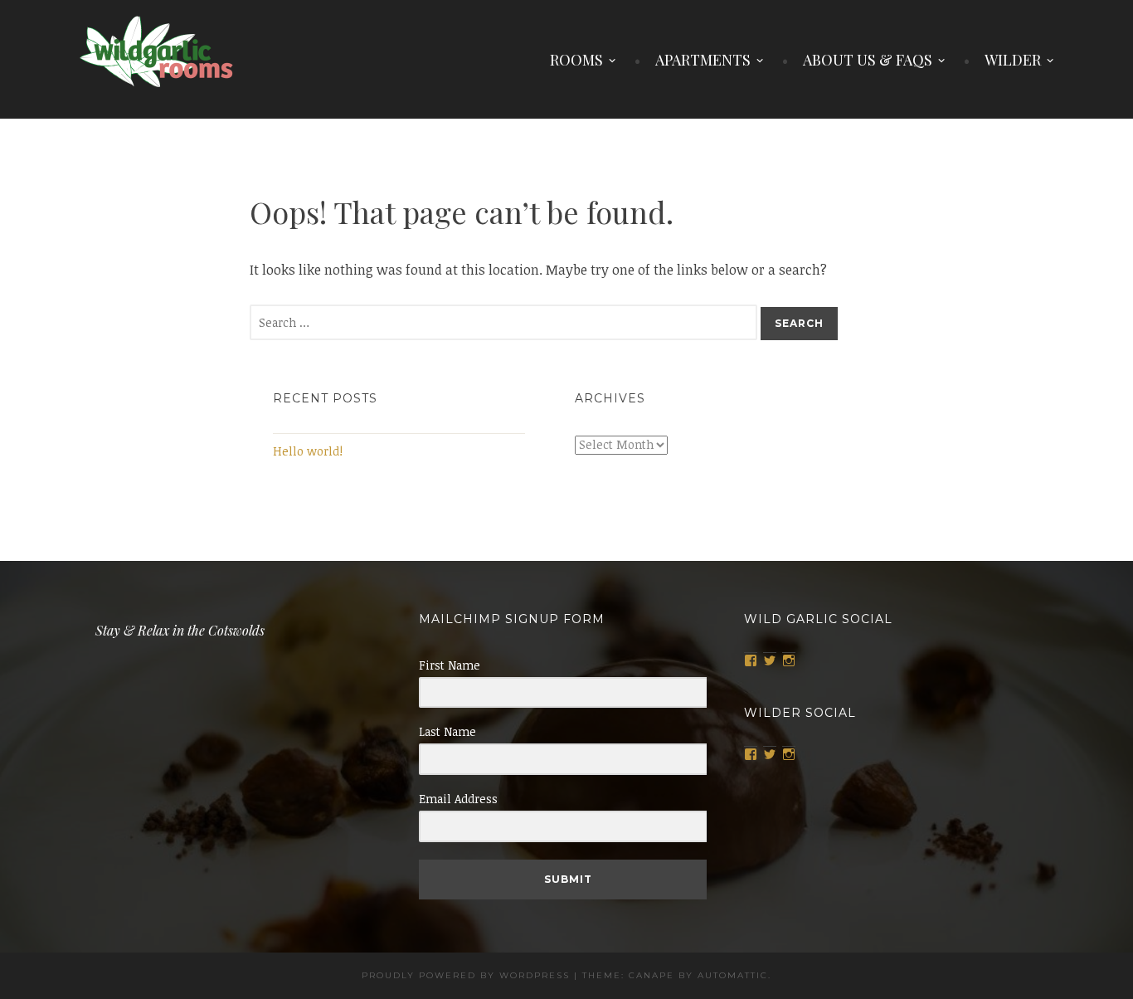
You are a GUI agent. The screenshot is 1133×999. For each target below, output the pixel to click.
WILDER (1013, 59)
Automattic (733, 975)
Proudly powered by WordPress (466, 975)
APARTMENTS (703, 59)
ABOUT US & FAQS (867, 59)
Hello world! (308, 451)
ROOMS (576, 59)
